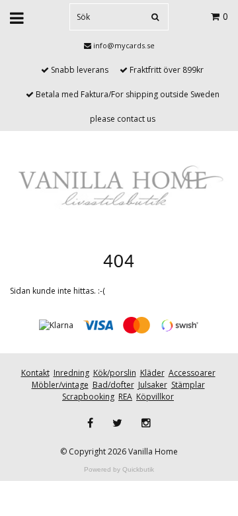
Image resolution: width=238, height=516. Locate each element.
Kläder (152, 372)
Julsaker (152, 384)
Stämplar (188, 384)
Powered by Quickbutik (119, 469)
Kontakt (35, 372)
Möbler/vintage (60, 384)
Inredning (71, 372)
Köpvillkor (155, 396)
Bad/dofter (113, 384)
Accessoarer (192, 372)
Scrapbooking (88, 396)
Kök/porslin (114, 372)
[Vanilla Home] (119, 187)
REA (125, 396)
